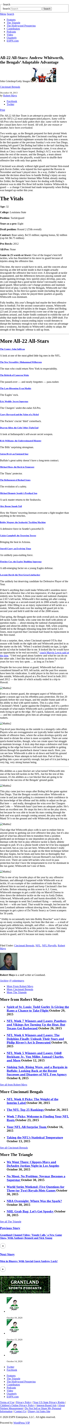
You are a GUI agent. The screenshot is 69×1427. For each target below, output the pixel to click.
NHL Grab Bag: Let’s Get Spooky (30, 1211)
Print (2, 110)
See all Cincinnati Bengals (14, 1147)
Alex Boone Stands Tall (11, 506)
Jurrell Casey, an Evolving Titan (15, 548)
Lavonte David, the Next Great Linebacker (20, 575)
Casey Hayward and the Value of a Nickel (19, 414)
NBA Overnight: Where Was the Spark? (34, 1201)
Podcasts (11, 31)
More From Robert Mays (20, 986)
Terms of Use (7, 1402)
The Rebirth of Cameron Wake (14, 375)
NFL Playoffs (49, 945)
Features (11, 19)
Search (6, 8)
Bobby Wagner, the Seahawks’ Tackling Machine (23, 522)
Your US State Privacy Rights (49, 1402)
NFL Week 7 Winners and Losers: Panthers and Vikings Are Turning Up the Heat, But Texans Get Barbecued (36, 1024)
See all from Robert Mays (13, 1084)
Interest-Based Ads (46, 1405)
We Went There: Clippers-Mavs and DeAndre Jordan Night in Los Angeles (33, 1163)
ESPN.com (13, 40)
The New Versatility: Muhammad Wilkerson (21, 362)
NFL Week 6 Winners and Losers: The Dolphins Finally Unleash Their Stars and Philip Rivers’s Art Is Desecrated (35, 1038)
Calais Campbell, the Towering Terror (18, 535)
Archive (4, 980)
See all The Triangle (10, 1221)
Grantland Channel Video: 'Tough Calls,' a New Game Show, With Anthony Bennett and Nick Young (31, 1236)
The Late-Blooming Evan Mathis (15, 388)
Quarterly (12, 37)
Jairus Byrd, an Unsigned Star (14, 454)
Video (10, 34)
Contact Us (20, 1411)
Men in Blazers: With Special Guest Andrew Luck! (29, 1261)
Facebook (12, 101)
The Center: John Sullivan (12, 349)
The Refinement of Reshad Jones (15, 480)
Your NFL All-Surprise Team (27, 1127)
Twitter (10, 104)
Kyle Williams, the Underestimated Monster (20, 440)
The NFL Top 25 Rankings (26, 1109)
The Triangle (13, 22)
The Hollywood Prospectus (21, 25)
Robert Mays (10, 95)
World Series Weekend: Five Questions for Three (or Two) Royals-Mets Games (35, 1188)
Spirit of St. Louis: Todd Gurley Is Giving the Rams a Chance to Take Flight (38, 1008)
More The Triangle (17, 992)
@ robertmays (16, 980)
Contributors (13, 28)
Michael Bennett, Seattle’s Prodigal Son (18, 493)
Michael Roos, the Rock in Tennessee (17, 467)
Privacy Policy (23, 1402)
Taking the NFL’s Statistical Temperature (35, 1137)
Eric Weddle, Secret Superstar (14, 401)
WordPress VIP (21, 1422)
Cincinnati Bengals (10, 86)
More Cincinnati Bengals (20, 989)
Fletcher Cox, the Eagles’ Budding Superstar (21, 561)
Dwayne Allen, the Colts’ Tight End (19, 427)
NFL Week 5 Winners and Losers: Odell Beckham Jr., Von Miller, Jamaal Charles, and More (35, 1056)
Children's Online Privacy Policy (17, 1405)
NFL (38, 945)
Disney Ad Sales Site (39, 1411)
